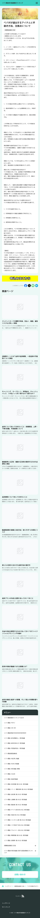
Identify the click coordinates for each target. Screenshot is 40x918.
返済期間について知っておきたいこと (14, 497)
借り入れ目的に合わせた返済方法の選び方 (16, 565)
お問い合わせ (20, 874)
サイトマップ (6, 907)
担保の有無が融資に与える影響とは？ (14, 666)
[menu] (37, 3)
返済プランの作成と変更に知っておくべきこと (17, 598)
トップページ (6, 903)
